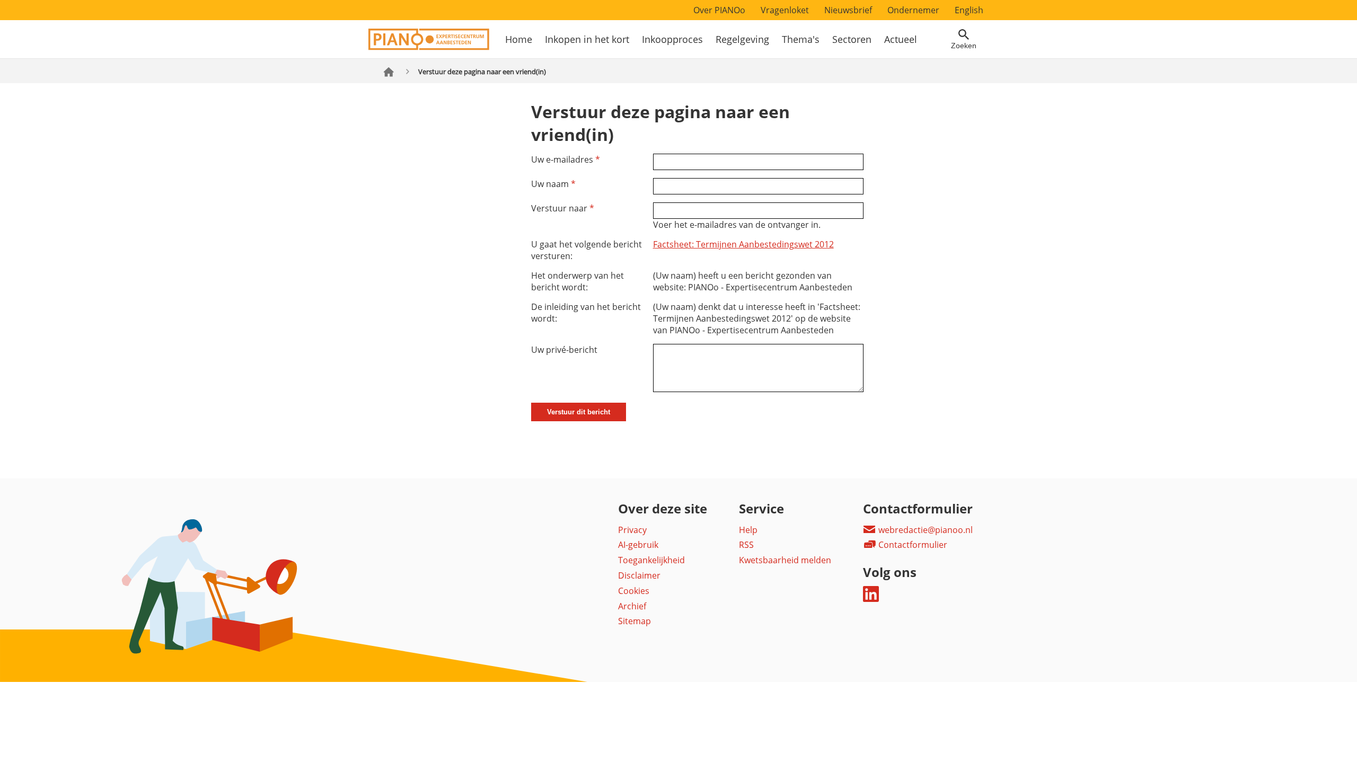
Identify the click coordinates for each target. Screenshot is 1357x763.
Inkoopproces (672, 39)
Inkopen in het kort (587, 39)
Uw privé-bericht (564, 350)
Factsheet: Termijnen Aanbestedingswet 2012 (743, 244)
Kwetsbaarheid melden (785, 560)
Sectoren (851, 39)
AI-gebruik (638, 545)
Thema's (801, 39)
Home (518, 39)
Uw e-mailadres (565, 159)
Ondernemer (913, 10)
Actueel (900, 39)
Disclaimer (639, 575)
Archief (632, 606)
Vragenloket (785, 10)
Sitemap (634, 621)
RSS (746, 545)
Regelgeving (742, 39)
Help (748, 530)
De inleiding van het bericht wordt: (586, 312)
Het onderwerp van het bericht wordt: (577, 281)
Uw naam (553, 184)
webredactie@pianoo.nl (924, 530)
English (969, 10)
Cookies (633, 591)
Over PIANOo (719, 10)
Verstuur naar (562, 208)
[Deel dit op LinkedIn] (871, 599)
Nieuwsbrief (848, 10)
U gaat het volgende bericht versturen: (586, 250)
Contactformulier (911, 545)
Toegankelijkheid (651, 560)
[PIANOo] (428, 47)
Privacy (632, 530)
